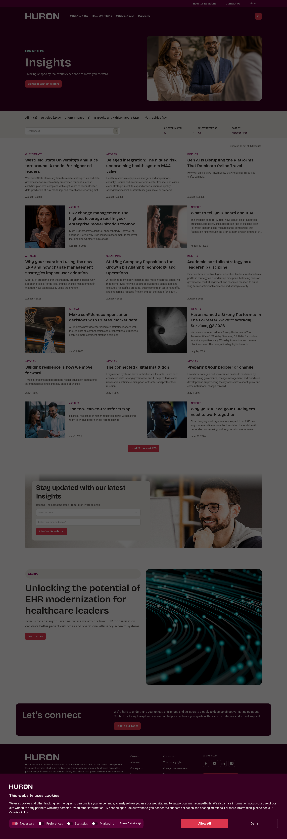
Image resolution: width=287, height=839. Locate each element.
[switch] (23, 823)
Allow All (204, 823)
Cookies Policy (19, 812)
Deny (254, 823)
